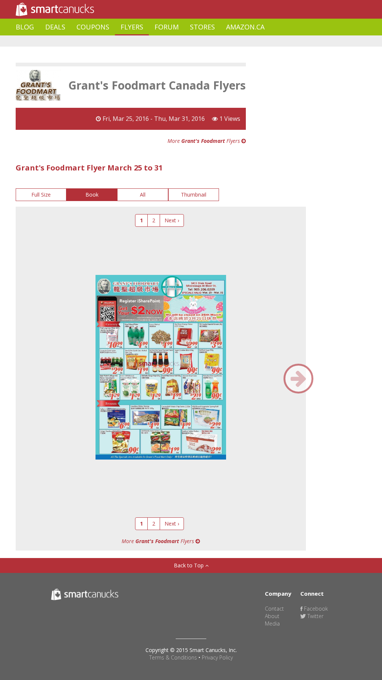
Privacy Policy (217, 657)
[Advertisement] (151, 41)
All (142, 194)
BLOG (25, 26)
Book (91, 194)
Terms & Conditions (173, 657)
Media (272, 623)
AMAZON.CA (245, 26)
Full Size (41, 194)
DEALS (55, 26)
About (272, 616)
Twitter (314, 616)
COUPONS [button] (92, 26)
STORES (202, 26)
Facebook (315, 608)
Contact (274, 608)
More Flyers (204, 140)
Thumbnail (193, 194)
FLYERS (131, 26)
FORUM (166, 26)
